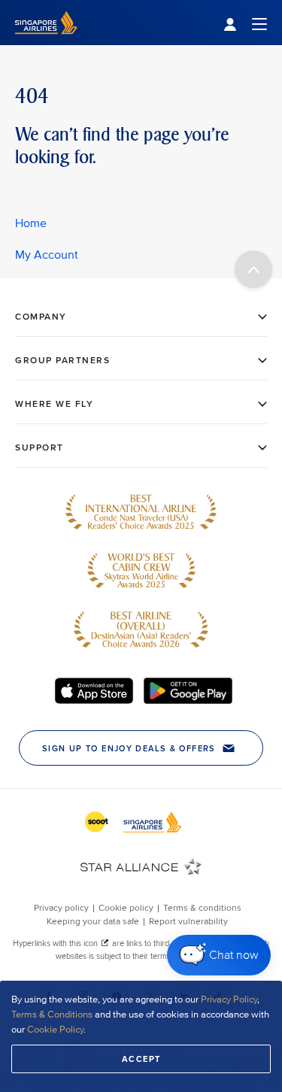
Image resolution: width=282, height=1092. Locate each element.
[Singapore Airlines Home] (46, 41)
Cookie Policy (55, 1030)
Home (31, 223)
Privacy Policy (229, 999)
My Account (46, 254)
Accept (141, 1059)
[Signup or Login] (245, 23)
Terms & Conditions (51, 1015)
